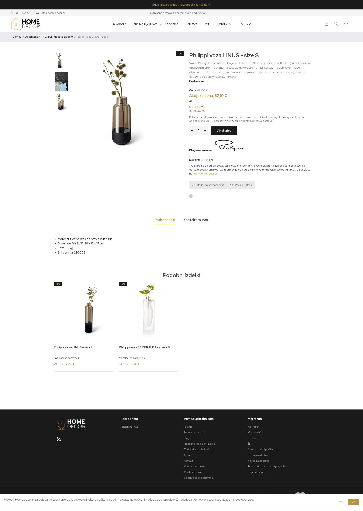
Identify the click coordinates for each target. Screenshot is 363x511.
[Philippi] (229, 150)
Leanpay (271, 117)
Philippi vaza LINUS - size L (73, 347)
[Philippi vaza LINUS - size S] (61, 60)
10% (180, 53)
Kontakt (188, 460)
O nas (187, 455)
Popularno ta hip (193, 432)
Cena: (193, 90)
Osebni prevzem (194, 472)
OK (353, 501)
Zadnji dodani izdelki (196, 449)
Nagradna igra (256, 472)
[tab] (165, 220)
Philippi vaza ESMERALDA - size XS (144, 347)
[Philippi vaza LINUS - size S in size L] (61, 102)
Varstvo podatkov (194, 466)
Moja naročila (256, 432)
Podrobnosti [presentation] (164, 220)
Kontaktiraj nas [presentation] (195, 220)
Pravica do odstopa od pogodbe (267, 466)
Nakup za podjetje (259, 460)
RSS (60, 440)
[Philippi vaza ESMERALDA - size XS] (149, 312)
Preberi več (197, 81)
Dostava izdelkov (258, 455)
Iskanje (188, 426)
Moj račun (253, 426)
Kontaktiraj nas (129, 426)
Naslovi (252, 438)
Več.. (342, 502)
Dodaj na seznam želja (210, 184)
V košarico (224, 130)
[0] (326, 24)
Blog (186, 438)
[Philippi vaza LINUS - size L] (84, 312)
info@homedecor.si (205, 173)
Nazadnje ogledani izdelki (199, 443)
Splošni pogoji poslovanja (199, 477)
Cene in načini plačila (260, 449)
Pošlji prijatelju (243, 184)
